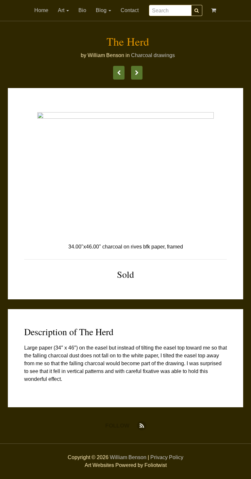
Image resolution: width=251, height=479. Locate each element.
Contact (130, 10)
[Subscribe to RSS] (141, 425)
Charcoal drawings (153, 55)
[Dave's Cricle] (119, 73)
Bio (82, 10)
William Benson (128, 457)
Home (41, 10)
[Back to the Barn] (136, 73)
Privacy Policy (166, 457)
